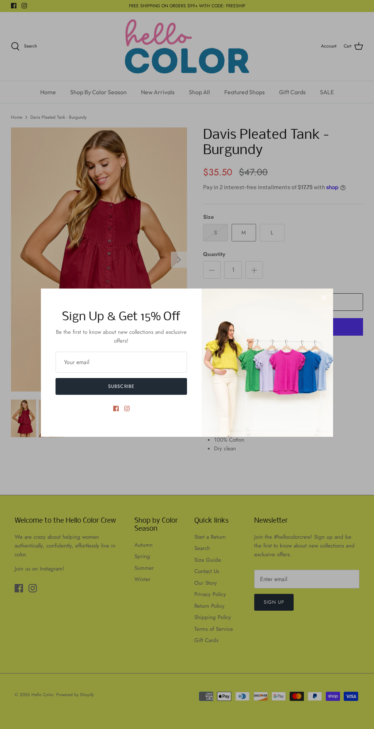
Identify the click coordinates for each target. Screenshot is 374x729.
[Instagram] (127, 408)
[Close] (324, 298)
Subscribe (121, 386)
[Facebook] (116, 408)
